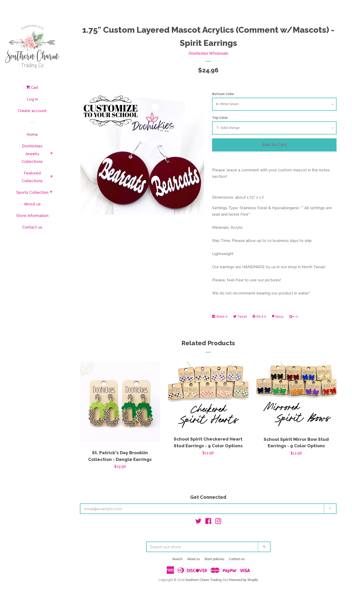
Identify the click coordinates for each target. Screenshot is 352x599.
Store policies (214, 559)
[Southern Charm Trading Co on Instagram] (218, 522)
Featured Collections (32, 177)
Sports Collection (32, 192)
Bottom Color (223, 94)
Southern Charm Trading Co (206, 580)
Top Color (220, 118)
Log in (32, 99)
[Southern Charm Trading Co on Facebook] (208, 522)
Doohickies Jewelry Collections (32, 154)
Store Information (32, 215)
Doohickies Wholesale (208, 53)
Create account (32, 110)
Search (177, 559)
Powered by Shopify (243, 580)
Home (32, 134)
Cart (34, 87)
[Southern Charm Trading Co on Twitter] (198, 522)
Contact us (32, 227)
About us (32, 204)
